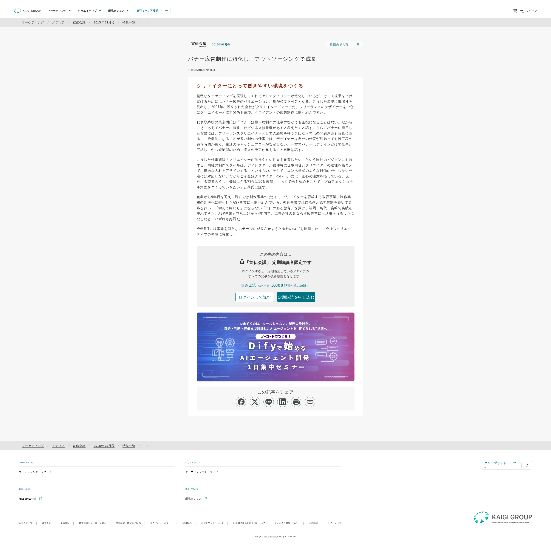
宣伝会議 (79, 22)
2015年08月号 (104, 22)
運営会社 (48, 523)
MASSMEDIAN (27, 498)
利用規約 (189, 523)
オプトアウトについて (214, 523)
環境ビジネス (193, 498)
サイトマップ (334, 523)
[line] (269, 402)
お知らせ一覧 (28, 523)
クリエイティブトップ (199, 472)
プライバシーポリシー (163, 523)
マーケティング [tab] (57, 10)
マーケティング (33, 22)
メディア (58, 22)
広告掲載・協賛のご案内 (130, 523)
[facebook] (241, 402)
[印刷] (296, 402)
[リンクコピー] (310, 402)
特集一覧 (128, 22)
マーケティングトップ (32, 472)
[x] (255, 402)
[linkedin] (282, 402)
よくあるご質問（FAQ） (289, 523)
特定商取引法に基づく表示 (95, 523)
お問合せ (315, 523)
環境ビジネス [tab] (116, 10)
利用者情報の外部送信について (251, 523)
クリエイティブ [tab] (87, 10)
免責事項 (67, 523)
